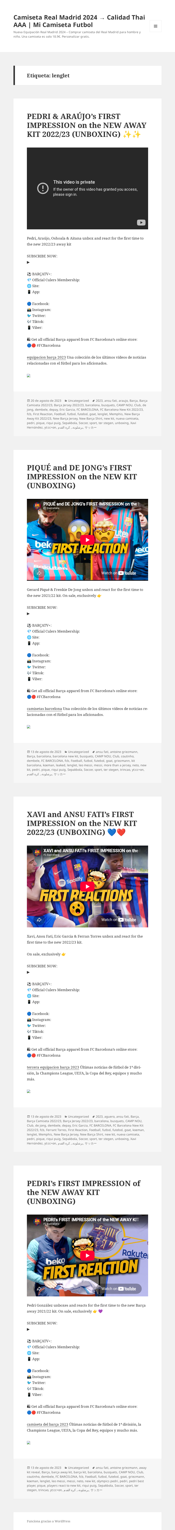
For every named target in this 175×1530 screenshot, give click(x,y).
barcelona (92, 405)
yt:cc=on (50, 427)
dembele (41, 409)
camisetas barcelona (44, 708)
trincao (125, 770)
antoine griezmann (123, 752)
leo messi (85, 765)
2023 (99, 401)
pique (40, 423)
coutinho (127, 756)
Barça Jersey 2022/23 (69, 405)
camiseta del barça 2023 (47, 1424)
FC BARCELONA (87, 409)
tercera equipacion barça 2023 (53, 1067)
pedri (31, 423)
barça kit (80, 1472)
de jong (40, 1125)
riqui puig (53, 423)
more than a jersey (117, 765)
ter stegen (106, 423)
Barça (134, 401)
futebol (82, 414)
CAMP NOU (125, 405)
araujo (123, 401)
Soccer (83, 423)
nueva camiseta (127, 418)
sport (93, 423)
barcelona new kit (65, 756)
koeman (48, 765)
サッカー (91, 427)
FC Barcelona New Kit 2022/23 (121, 409)
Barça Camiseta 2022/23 (44, 1121)
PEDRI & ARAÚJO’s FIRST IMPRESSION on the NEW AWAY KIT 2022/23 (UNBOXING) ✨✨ (86, 125)
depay (53, 409)
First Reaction (42, 414)
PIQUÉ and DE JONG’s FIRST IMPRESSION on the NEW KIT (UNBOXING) (82, 476)
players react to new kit (63, 1485)
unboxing (122, 423)
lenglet (103, 414)
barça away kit (61, 1472)
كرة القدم (64, 427)
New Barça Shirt (90, 418)
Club (137, 405)
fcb (29, 414)
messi (98, 765)
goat (92, 414)
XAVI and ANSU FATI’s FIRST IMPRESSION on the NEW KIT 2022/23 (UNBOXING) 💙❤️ (82, 823)
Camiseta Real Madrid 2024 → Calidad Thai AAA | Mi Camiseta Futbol (79, 21)
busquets (108, 405)
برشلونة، (77, 427)
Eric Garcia (67, 409)
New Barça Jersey (65, 418)
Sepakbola (69, 423)
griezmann (122, 761)
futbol (71, 414)
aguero (109, 1116)
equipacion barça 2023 (46, 357)
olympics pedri (107, 1481)
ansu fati (110, 401)
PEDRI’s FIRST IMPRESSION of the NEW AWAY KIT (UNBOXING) (83, 1192)
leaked (60, 765)
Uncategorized (78, 401)
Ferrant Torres (56, 1130)
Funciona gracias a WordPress (48, 1521)
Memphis (116, 414)
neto (135, 765)
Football (60, 414)
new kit (109, 418)
